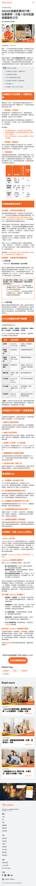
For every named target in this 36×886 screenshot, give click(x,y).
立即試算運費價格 (18, 660)
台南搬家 (6, 674)
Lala (27, 226)
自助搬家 (6, 671)
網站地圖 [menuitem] (4, 855)
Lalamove (10, 238)
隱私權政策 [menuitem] (5, 862)
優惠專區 (8, 643)
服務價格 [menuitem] (4, 825)
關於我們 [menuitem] (4, 838)
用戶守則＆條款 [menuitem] (6, 868)
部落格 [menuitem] (4, 844)
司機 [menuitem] (3, 822)
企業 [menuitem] (3, 817)
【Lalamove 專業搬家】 (13, 291)
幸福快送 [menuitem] (4, 841)
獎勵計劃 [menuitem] (4, 828)
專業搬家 (24, 671)
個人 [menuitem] (3, 819)
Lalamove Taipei (9, 21)
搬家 (15, 671)
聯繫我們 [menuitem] (4, 852)
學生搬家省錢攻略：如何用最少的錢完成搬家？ (19, 130)
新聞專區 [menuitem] (4, 846)
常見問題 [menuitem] (4, 831)
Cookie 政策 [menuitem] (5, 865)
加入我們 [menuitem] (4, 849)
